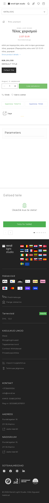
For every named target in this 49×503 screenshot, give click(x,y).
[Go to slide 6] (43, 232)
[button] (4, 3)
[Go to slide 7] (45, 232)
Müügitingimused (10, 340)
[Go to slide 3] (37, 232)
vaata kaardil (12, 429)
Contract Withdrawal (11, 349)
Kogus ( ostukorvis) (11, 81)
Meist (4, 336)
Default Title (9, 70)
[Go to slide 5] (41, 232)
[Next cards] (10, 233)
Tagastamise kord (10, 344)
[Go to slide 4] (39, 232)
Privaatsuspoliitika (10, 353)
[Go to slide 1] (34, 232)
